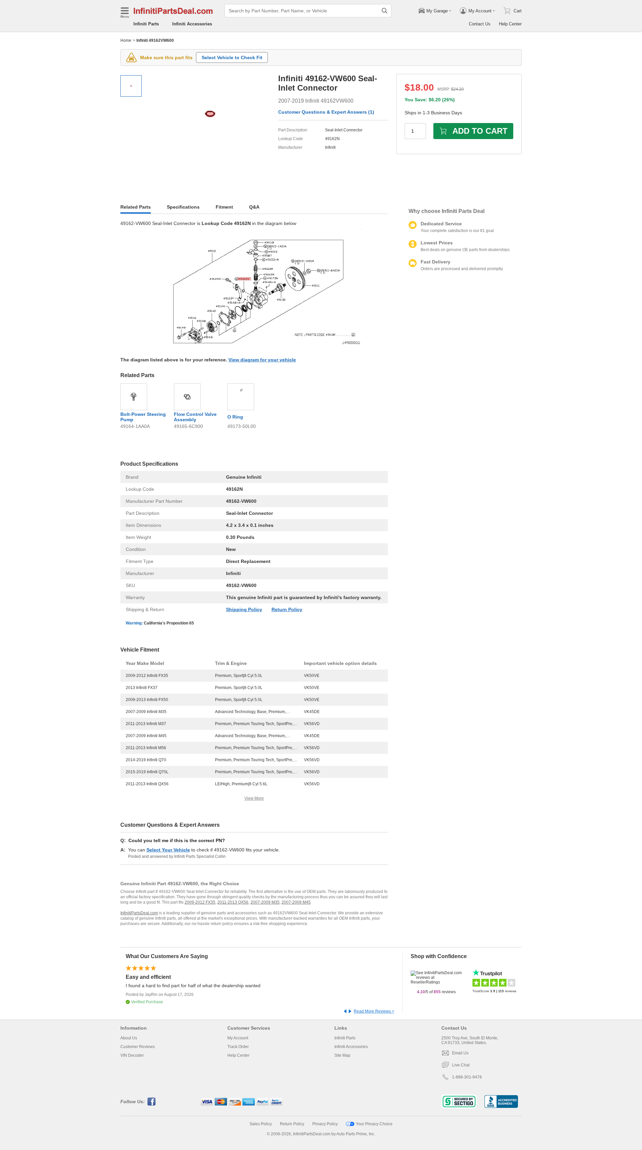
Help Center (510, 23)
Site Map (342, 1055)
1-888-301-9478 (467, 1077)
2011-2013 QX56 (232, 902)
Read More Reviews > (374, 1011)
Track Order (238, 1046)
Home (125, 40)
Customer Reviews (137, 1046)
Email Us (460, 1053)
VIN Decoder (132, 1055)
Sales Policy (260, 1124)
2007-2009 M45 (296, 902)
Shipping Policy (244, 609)
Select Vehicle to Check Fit (232, 57)
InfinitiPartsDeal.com (139, 913)
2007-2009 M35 (265, 902)
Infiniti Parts (146, 23)
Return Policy (287, 609)
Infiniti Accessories (192, 23)
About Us (128, 1038)
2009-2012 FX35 (200, 902)
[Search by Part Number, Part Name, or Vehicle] (385, 11)
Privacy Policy (325, 1124)
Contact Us (480, 23)
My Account (237, 1038)
